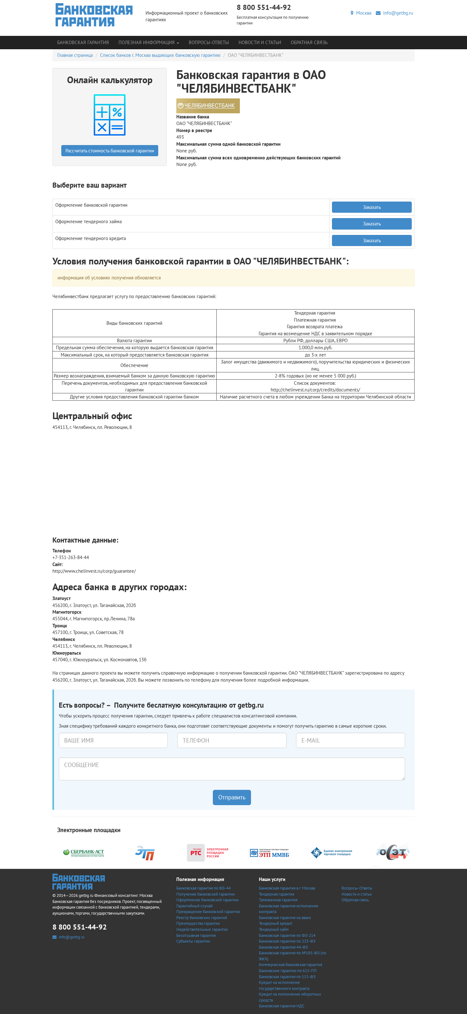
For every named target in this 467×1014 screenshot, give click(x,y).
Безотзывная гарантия (196, 935)
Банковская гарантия (83, 42)
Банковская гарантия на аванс (285, 917)
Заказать (372, 207)
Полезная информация (147, 42)
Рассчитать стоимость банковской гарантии (109, 151)
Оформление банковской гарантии (207, 900)
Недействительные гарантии (202, 929)
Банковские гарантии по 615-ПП (288, 970)
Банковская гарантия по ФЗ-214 (287, 935)
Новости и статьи (260, 42)
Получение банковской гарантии (205, 894)
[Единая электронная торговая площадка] (331, 852)
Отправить (232, 797)
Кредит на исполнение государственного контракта (284, 985)
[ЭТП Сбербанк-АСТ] (83, 852)
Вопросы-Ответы (209, 42)
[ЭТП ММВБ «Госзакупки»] (269, 852)
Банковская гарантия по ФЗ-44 (203, 888)
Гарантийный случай (194, 906)
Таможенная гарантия (278, 900)
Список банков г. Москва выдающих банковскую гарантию (160, 55)
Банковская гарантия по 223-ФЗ (287, 941)
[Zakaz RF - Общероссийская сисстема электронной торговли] (393, 852)
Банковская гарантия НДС (281, 1006)
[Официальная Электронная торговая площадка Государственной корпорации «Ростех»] (145, 852)
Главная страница (75, 55)
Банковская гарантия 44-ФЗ (283, 947)
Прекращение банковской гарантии (208, 911)
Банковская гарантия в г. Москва (287, 888)
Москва (362, 13)
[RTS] (207, 852)
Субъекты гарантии (193, 941)
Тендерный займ (273, 929)
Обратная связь (309, 42)
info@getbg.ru (397, 13)
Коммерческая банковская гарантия (290, 964)
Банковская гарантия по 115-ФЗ (287, 976)
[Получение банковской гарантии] (94, 14)
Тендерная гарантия (276, 894)
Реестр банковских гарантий (201, 917)
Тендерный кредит (275, 923)
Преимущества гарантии (198, 923)
